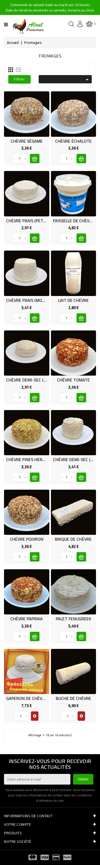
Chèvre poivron (26, 539)
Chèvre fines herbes (28, 459)
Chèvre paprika (26, 619)
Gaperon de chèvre (26, 698)
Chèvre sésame (27, 141)
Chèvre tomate (73, 380)
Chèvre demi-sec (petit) (31, 380)
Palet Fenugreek (73, 619)
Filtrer (19, 79)
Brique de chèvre (73, 539)
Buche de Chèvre (73, 698)
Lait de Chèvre (73, 300)
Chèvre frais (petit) (27, 221)
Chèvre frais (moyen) (28, 300)
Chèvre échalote (73, 141)
